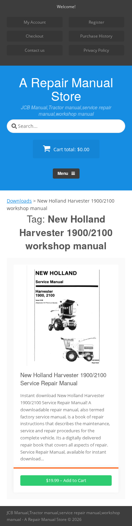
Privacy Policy (96, 50)
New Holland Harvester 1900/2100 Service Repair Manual (63, 379)
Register (96, 22)
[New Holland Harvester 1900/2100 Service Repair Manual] (66, 362)
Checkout (34, 36)
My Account (35, 22)
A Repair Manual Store (66, 89)
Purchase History (96, 36)
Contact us (35, 50)
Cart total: (70, 149)
